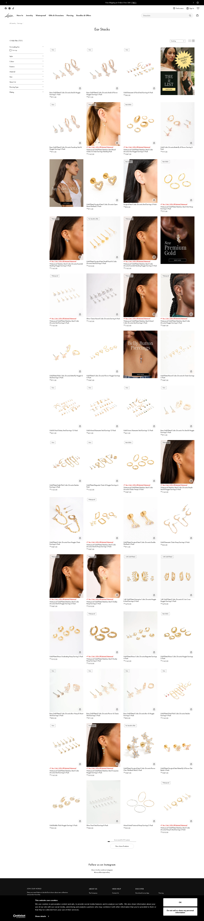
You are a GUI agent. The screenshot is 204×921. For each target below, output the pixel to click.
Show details (40, 916)
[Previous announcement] (7, 2)
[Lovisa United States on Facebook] (6, 8)
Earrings (19, 23)
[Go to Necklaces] (190, 15)
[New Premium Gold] (177, 238)
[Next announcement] (193, 2)
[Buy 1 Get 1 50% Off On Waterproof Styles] (66, 181)
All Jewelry (13, 23)
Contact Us (115, 893)
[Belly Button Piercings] (140, 353)
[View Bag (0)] (196, 15)
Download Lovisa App (142, 893)
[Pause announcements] (197, 2)
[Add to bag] (80, 88)
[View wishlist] (198, 8)
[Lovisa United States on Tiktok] (13, 8)
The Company (93, 893)
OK (180, 902)
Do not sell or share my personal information (180, 911)
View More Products (122, 846)
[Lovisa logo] (9, 15)
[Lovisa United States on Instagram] (9, 8)
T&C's (115, 3)
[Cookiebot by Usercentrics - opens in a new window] (19, 916)
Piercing (161, 893)
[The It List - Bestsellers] (177, 69)
